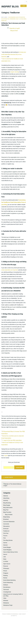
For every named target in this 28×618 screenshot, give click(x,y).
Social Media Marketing (9, 580)
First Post (5, 533)
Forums (5, 535)
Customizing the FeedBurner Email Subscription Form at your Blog (13, 202)
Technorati (6, 589)
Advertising (6, 498)
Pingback (5, 573)
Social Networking (8, 582)
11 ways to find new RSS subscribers (12, 440)
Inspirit (6, 455)
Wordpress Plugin (8, 605)
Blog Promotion (5, 19)
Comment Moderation (9, 521)
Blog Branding (11, 17)
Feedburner (12, 19)
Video (4, 598)
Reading (5, 575)
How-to (18, 19)
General (5, 545)
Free (4, 538)
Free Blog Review (8, 540)
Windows (5, 600)
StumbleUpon (6, 587)
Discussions (6, 526)
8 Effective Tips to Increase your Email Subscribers (13, 24)
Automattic (14, 615)
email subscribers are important (9, 270)
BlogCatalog (6, 517)
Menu (24, 6)
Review (5, 578)
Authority (5, 500)
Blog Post (5, 510)
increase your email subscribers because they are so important (13, 54)
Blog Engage (6, 505)
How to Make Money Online (10, 552)
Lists (4, 556)
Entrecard (5, 528)
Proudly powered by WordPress (10, 614)
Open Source (6, 563)
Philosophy (6, 568)
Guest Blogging (7, 549)
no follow (5, 561)
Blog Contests (8, 514)
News (4, 559)
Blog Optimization (20, 17)
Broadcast (6, 519)
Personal (5, 566)
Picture (5, 571)
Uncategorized (7, 592)
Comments (6, 524)
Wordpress (6, 603)
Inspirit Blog (10, 6)
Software (5, 585)
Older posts (9, 477)
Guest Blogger (7, 547)
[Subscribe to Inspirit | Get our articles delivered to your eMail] (14, 33)
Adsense (5, 496)
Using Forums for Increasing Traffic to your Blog (13, 595)
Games (5, 542)
